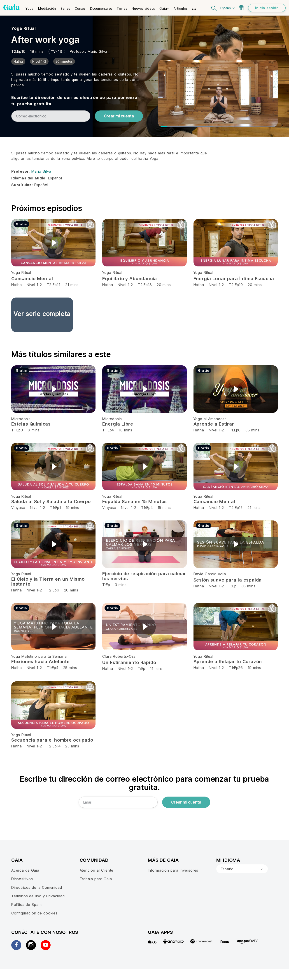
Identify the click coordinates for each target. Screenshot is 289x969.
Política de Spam (26, 904)
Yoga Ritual (23, 28)
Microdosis (21, 419)
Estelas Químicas (31, 424)
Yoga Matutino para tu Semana (39, 656)
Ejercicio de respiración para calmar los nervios (144, 576)
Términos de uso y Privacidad (38, 896)
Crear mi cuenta (119, 116)
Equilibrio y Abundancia (129, 278)
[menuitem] (30, 7)
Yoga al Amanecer (209, 419)
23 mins (72, 746)
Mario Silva (97, 51)
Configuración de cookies (34, 913)
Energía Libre (117, 424)
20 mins (164, 284)
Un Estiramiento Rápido (129, 662)
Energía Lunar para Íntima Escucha (233, 278)
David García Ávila (209, 574)
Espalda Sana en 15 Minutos (134, 501)
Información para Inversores (173, 870)
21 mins (72, 284)
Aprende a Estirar (213, 424)
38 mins (248, 586)
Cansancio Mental (32, 278)
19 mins (72, 507)
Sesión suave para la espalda (227, 580)
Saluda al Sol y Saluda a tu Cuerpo (51, 501)
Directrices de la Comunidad (36, 887)
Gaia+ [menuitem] (164, 8)
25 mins (70, 667)
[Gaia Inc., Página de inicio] (11, 7)
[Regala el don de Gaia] (241, 7)
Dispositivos (22, 879)
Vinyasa (19, 507)
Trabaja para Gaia (96, 879)
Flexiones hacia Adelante (40, 661)
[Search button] (214, 8)
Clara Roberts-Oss (119, 656)
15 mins (164, 507)
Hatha (16, 284)
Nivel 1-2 (34, 284)
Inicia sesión (267, 8)
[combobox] (242, 868)
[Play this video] (53, 242)
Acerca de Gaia (25, 870)
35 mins (252, 430)
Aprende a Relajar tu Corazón (227, 661)
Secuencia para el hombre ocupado (52, 740)
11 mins (156, 668)
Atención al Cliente (97, 870)
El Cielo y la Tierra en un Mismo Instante (48, 581)
